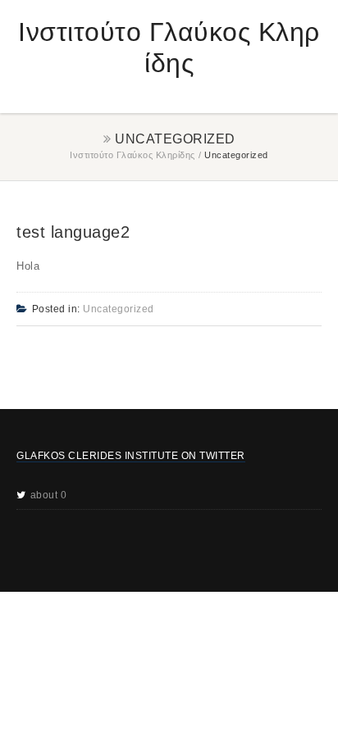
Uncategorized (118, 309)
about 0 (48, 495)
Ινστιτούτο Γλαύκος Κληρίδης (132, 155)
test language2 (73, 232)
